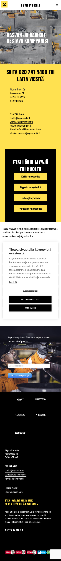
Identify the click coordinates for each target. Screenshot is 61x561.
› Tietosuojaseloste (14, 492)
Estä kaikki (30, 308)
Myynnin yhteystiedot (30, 187)
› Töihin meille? (11, 488)
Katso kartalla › (17, 100)
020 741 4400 (17, 114)
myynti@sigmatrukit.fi (20, 125)
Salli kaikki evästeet (30, 299)
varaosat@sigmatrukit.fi (21, 122)
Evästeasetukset (30, 291)
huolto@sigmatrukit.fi (20, 118)
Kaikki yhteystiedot (30, 176)
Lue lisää (13, 282)
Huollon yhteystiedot (30, 198)
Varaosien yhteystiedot (30, 208)
